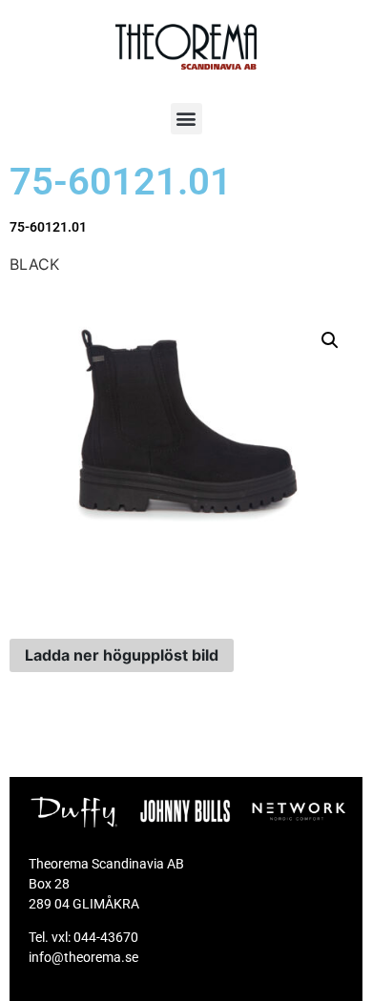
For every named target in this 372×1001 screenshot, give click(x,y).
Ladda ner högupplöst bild (121, 654)
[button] (186, 118)
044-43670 (105, 937)
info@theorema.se (83, 957)
